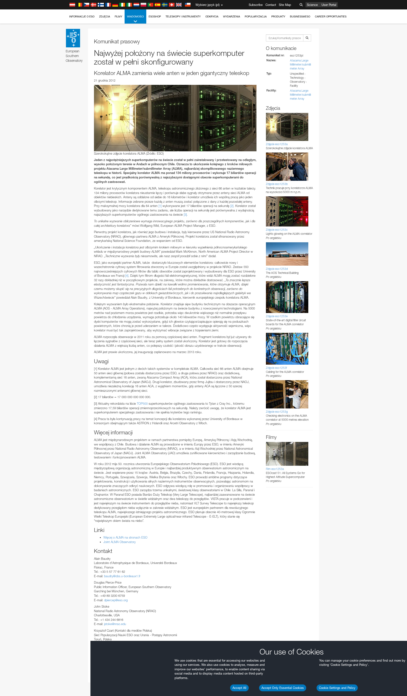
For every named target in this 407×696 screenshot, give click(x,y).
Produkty (278, 16)
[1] (160, 206)
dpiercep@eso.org (116, 600)
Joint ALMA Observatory (119, 542)
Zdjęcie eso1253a (277, 144)
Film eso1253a (275, 469)
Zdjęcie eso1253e (277, 316)
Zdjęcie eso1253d (277, 269)
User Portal (329, 5)
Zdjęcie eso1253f (276, 368)
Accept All (239, 688)
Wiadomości (135, 16)
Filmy (118, 16)
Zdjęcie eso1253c (277, 229)
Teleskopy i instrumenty (183, 16)
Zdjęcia (104, 16)
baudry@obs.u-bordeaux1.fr (122, 576)
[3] (185, 214)
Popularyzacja (256, 16)
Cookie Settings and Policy (337, 688)
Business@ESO (300, 16)
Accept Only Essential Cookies (282, 688)
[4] (126, 275)
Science (312, 5)
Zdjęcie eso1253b (277, 184)
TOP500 (142, 403)
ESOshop (155, 16)
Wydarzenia (231, 16)
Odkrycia (211, 16)
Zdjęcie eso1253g (277, 411)
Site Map (285, 5)
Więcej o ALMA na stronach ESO (125, 537)
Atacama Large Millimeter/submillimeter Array (300, 64)
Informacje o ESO (81, 16)
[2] (231, 206)
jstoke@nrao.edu (115, 624)
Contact (270, 5)
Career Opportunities (330, 16)
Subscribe (256, 5)
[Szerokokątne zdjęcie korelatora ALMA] (175, 118)
